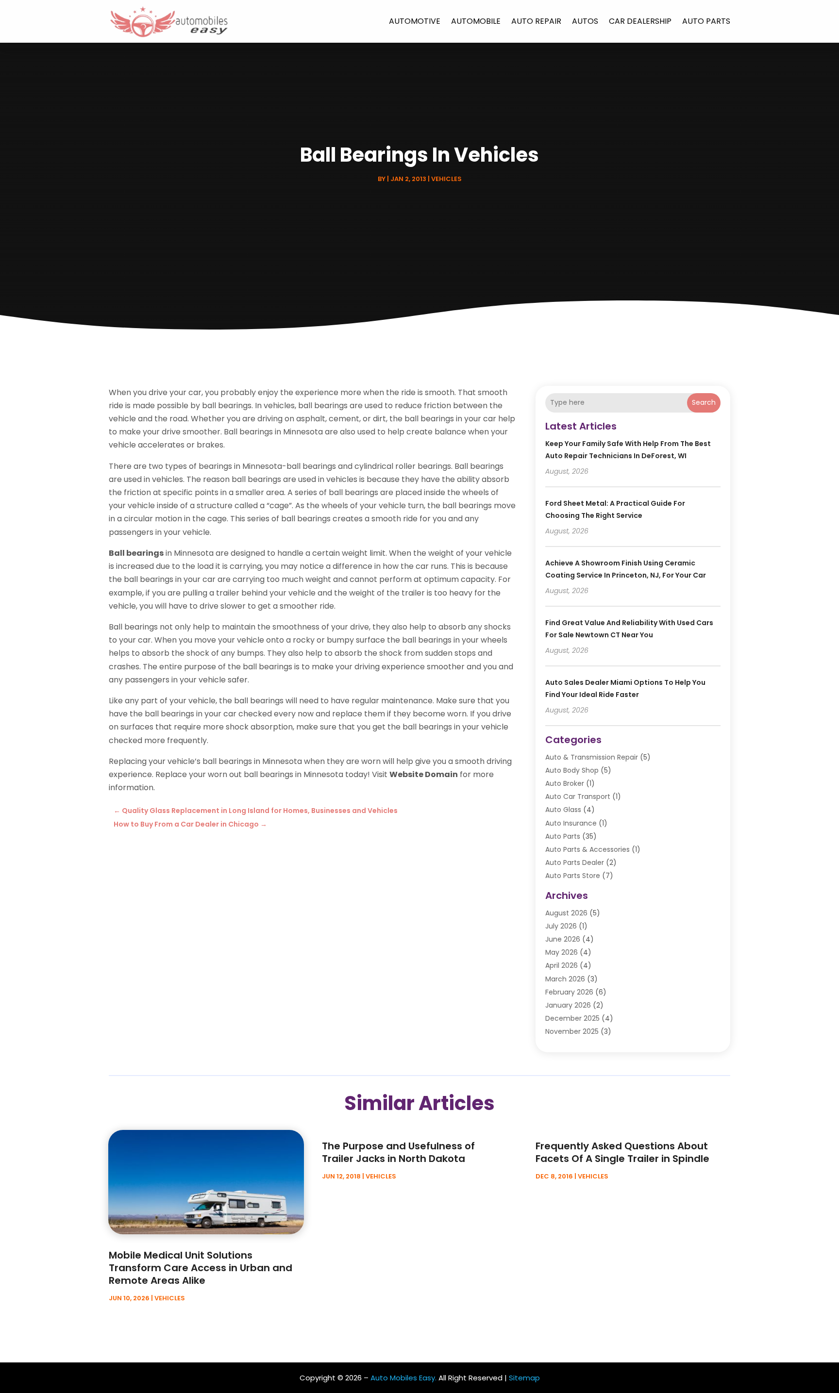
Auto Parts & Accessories (587, 849)
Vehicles (446, 178)
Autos (585, 21)
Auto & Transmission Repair (591, 757)
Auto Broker (564, 783)
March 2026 (565, 979)
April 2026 (561, 965)
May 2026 (561, 952)
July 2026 (561, 926)
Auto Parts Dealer (574, 862)
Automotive (414, 21)
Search (704, 402)
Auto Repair (536, 21)
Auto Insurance (571, 823)
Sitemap (524, 1378)
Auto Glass (563, 809)
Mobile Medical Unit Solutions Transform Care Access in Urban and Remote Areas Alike (200, 1267)
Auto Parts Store (572, 875)
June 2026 (562, 939)
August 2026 (566, 913)
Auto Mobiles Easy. (403, 1378)
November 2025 (572, 1031)
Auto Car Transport (577, 796)
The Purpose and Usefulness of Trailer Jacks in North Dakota (398, 1152)
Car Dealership (640, 21)
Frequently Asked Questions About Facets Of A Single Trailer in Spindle (622, 1152)
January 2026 (568, 1005)
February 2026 (569, 992)
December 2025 (572, 1018)
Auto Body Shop (572, 770)
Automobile (476, 21)
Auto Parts (706, 21)
